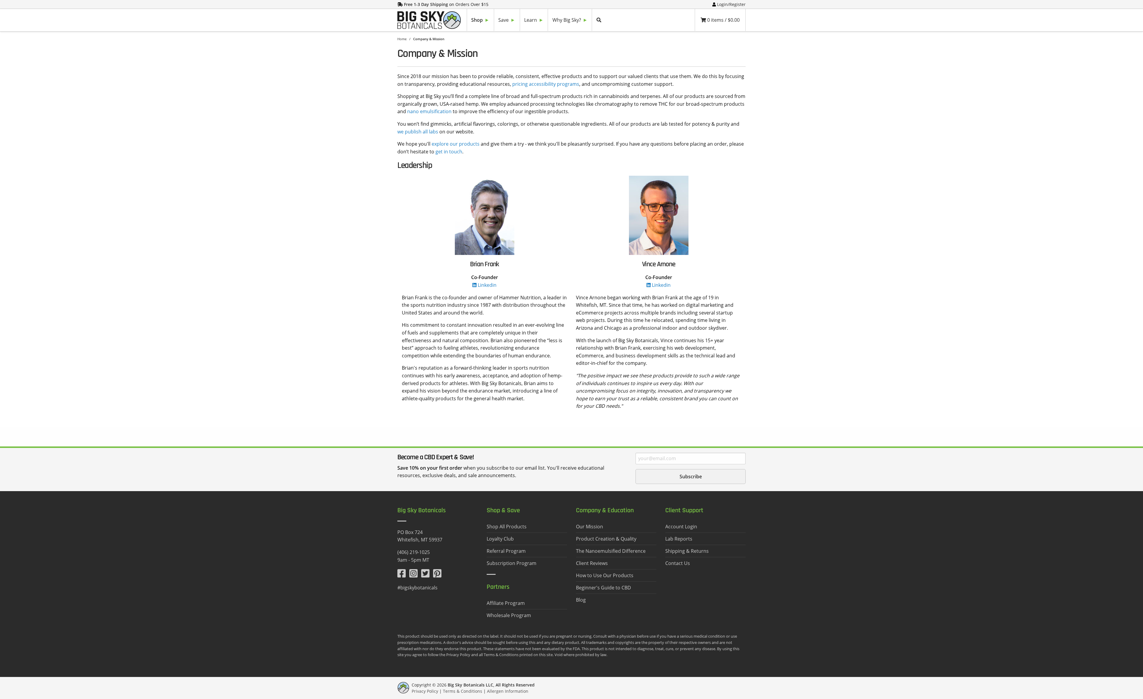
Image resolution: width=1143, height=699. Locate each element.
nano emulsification (429, 111)
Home (402, 39)
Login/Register (731, 4)
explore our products (456, 144)
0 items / (723, 20)
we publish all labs (417, 131)
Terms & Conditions (462, 691)
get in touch (448, 151)
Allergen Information (507, 691)
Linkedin (486, 285)
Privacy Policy (425, 691)
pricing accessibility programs (545, 84)
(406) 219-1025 (413, 552)
